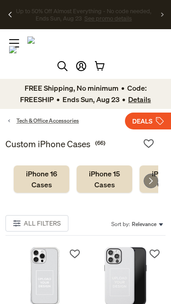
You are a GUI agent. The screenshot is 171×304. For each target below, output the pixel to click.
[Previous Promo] (10, 14)
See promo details (84, 22)
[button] (81, 66)
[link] (41, 179)
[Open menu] (14, 43)
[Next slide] (151, 181)
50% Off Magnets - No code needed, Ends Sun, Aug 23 (84, 10)
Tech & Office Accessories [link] (47, 120)
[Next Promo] (162, 14)
